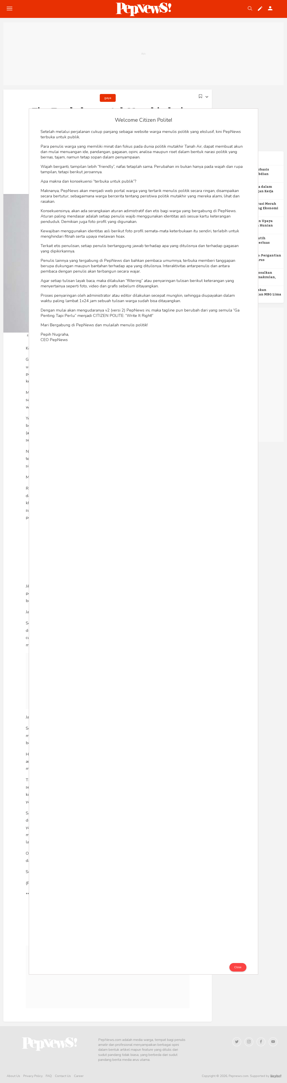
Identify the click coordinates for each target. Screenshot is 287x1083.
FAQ (49, 1076)
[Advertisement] (143, 53)
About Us (13, 1076)
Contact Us (63, 1076)
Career (79, 1076)
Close (237, 967)
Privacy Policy (33, 1076)
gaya (107, 98)
